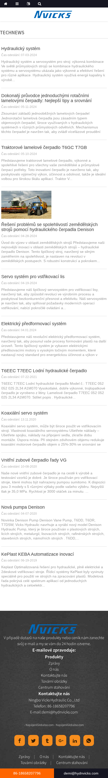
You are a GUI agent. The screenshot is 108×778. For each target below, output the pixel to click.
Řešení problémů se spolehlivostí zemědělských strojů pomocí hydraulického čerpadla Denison (49, 227)
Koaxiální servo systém (24, 413)
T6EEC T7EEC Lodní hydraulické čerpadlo (44, 370)
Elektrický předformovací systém (33, 323)
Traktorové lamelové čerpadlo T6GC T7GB (44, 147)
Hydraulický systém (20, 48)
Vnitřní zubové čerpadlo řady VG (34, 460)
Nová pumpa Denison (23, 507)
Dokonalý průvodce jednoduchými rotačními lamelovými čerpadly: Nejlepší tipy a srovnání (46, 98)
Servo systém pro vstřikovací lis (33, 276)
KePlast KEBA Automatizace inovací (37, 554)
